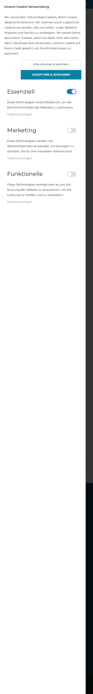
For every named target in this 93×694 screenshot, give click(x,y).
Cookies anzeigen (19, 114)
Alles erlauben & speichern (51, 64)
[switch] (71, 91)
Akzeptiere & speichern (51, 75)
